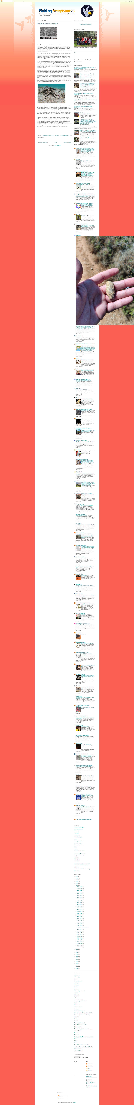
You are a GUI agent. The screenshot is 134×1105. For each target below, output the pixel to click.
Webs (75, 839)
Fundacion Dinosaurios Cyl (82, 171)
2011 (77, 958)
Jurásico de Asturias (78, 1050)
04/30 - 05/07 (79, 918)
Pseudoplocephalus (80, 556)
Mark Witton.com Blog (80, 481)
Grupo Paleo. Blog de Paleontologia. (84, 819)
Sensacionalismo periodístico (81, 515)
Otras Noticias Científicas (79, 851)
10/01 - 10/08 (79, 897)
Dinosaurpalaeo (79, 593)
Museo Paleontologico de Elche (80, 1024)
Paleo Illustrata (79, 632)
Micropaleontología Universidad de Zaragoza (83, 1028)
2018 (77, 883)
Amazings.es (78, 388)
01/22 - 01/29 (79, 941)
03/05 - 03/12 (79, 931)
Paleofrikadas (77, 859)
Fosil (75, 1038)
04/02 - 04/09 (79, 923)
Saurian (77, 774)
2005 (77, 968)
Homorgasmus (77, 1042)
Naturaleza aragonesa (80, 514)
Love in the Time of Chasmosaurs (83, 623)
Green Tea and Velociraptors (82, 715)
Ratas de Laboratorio (78, 998)
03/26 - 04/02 (79, 925)
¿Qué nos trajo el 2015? (86, 726)
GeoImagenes (77, 1018)
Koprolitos (78, 159)
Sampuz (76, 1020)
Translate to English (84, 24)
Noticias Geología (78, 843)
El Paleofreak (77, 1004)
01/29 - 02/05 (79, 939)
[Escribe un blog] (39, 137)
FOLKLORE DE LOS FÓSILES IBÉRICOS (84, 148)
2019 (77, 881)
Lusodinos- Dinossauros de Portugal (84, 409)
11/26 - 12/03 (79, 892)
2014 (77, 952)
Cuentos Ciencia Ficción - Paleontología (82, 868)
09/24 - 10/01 (79, 899)
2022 (77, 876)
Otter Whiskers (84, 215)
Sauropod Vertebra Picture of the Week (84, 194)
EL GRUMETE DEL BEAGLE (82, 224)
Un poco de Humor (85, 604)
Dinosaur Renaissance (80, 642)
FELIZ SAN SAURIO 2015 (86, 744)
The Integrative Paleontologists (82, 735)
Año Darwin (76, 857)
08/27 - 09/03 (79, 904)
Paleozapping (77, 977)
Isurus (75, 1002)
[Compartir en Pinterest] (43, 137)
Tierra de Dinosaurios (78, 981)
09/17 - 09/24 (79, 900)
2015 (77, 950)
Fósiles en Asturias (78, 1048)
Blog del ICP (76, 989)
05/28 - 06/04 (79, 911)
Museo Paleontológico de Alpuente (83, 794)
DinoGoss (78, 685)
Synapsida (78, 214)
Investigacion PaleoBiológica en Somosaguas (83, 1036)
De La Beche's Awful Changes (87, 505)
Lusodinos (76, 1008)
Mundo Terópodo (79, 725)
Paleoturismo (77, 870)
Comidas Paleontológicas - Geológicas (82, 863)
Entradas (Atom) (57, 145)
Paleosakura (90, 1066)
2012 (77, 956)
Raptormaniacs (79, 418)
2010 (77, 959)
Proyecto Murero (77, 1026)
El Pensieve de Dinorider (81, 369)
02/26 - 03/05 (79, 932)
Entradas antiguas (67, 142)
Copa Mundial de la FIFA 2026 (87, 370)
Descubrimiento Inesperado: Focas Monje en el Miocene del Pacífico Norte (87, 547)
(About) (89, 24)
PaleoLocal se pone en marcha (86, 112)
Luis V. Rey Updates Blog (81, 440)
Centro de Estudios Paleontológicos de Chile (83, 1012)
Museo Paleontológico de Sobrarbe (81, 1044)
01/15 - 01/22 (79, 943)
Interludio (76, 992)
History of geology (80, 504)
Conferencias (77, 835)
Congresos (76, 833)
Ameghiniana (88, 1076)
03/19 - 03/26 (79, 929)
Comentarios (61, 1098)
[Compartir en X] (40, 137)
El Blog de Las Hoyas (80, 805)
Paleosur (78, 664)
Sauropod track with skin (86, 410)
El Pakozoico (79, 815)
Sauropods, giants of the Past (80, 1000)
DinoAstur (78, 784)
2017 (77, 885)
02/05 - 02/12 (79, 938)
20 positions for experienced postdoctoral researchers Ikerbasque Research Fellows (85, 68)
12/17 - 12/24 (79, 888)
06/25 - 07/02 (79, 909)
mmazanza (90, 1070)
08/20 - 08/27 (79, 906)
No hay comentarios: (64, 135)
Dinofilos (76, 987)
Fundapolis (76, 1016)
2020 (77, 879)
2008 (77, 963)
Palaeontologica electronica (79, 991)
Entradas (61, 1095)
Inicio (56, 142)
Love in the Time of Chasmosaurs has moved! (84, 624)
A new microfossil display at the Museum (83, 766)
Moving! (77, 736)
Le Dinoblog (78, 523)
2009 (77, 961)
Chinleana (78, 564)
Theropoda (78, 397)
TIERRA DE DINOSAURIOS (81, 753)
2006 (77, 966)
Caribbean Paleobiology (81, 545)
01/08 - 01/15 (79, 945)
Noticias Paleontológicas (79, 827)
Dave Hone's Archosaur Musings (83, 379)
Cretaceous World (79, 532)
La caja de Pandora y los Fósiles (83, 602)
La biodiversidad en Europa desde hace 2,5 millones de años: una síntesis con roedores (88, 139)
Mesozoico (76, 1034)
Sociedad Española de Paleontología (90, 1083)
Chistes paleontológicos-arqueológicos (82, 864)
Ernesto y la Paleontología (79, 1022)
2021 (77, 878)
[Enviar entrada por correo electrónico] (71, 135)
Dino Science (79, 696)
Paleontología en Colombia (82, 459)
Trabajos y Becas (77, 831)
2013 (77, 954)
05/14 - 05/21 (79, 914)
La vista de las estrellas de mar (47, 24)
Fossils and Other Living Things (83, 183)
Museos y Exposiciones (79, 845)
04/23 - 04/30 (79, 920)
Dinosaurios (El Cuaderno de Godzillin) (84, 203)
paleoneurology (79, 335)
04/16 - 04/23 (79, 922)
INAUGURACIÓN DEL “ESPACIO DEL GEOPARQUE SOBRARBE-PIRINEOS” (88, 131)
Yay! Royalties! (84, 575)
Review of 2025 (84, 419)
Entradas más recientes (43, 142)
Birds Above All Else (85, 184)
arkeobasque (78, 235)
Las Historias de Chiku (85, 806)
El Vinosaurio (79, 743)
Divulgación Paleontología (79, 854)
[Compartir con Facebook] (41, 137)
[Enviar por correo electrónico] (37, 137)
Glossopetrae (79, 358)
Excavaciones (77, 860)
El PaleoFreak (79, 471)
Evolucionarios (77, 1032)
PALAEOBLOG (79, 449)
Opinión (75, 849)
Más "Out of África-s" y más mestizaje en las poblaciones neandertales (86, 654)
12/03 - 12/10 (79, 890)
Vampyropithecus (77, 1030)
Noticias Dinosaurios (78, 829)
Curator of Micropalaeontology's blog (84, 765)
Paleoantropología (78, 837)
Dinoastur (76, 979)
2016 (77, 949)
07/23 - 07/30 (79, 907)
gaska (89, 1068)
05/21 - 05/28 (79, 913)
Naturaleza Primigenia (80, 674)
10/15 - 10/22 (79, 895)
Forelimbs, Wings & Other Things (87, 775)
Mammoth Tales (79, 574)
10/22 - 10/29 (79, 893)
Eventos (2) (83, 614)
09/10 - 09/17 (79, 902)
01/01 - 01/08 (79, 947)
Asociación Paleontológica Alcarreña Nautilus (83, 1046)
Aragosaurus (76, 975)
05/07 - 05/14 (79, 916)
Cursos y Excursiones (78, 841)
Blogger (74, 1102)
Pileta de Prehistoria (80, 613)
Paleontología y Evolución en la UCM (84, 493)
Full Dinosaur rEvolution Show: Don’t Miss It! (84, 441)
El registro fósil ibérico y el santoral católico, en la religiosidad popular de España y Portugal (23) (87, 150)
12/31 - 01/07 (79, 886)
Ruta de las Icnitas (78, 1006)
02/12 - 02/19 (79, 936)
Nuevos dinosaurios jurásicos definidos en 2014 (85, 786)
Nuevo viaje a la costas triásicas (87, 643)
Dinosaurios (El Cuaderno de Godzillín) (82, 1014)
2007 (77, 965)
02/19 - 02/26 (79, 934)
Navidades (76, 866)
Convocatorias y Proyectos (79, 853)
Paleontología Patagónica (79, 1010)
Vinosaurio (76, 983)
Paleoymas (76, 985)
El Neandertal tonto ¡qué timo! (82, 652)
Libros (75, 847)
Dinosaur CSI (79, 584)
